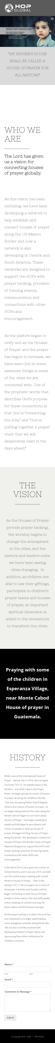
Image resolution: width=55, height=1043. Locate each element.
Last (31, 974)
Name (9, 964)
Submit (10, 1017)
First (6, 974)
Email (9, 979)
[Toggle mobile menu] (49, 8)
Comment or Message (18, 991)
